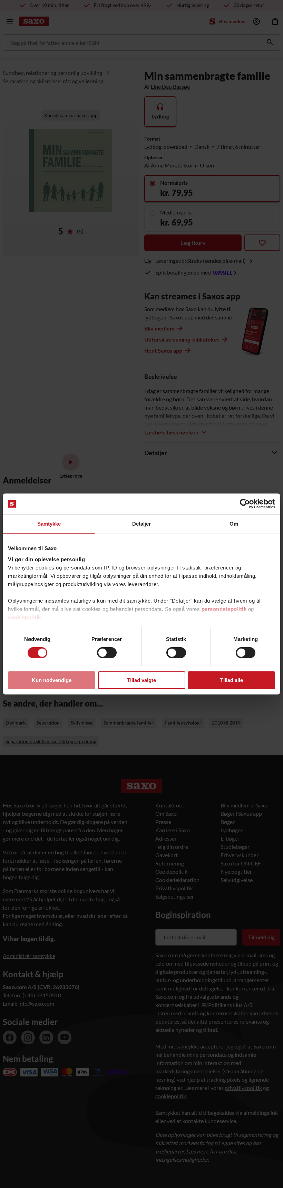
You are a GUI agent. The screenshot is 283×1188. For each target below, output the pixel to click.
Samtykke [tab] (49, 524)
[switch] (107, 652)
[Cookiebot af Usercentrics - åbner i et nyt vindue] (245, 504)
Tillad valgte (141, 680)
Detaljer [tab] (141, 524)
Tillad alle (231, 680)
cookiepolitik (24, 617)
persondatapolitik (224, 609)
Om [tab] (234, 524)
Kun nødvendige (51, 680)
